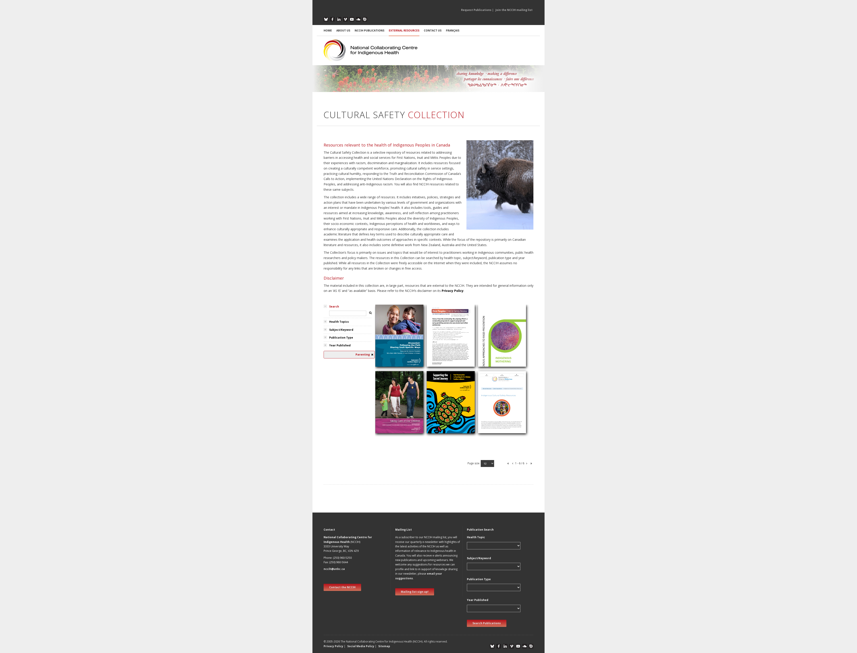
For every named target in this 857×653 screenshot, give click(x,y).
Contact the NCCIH (342, 587)
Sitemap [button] (384, 646)
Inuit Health (386, 354)
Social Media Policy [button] (360, 646)
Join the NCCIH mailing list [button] (514, 10)
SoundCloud (358, 19)
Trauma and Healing (392, 425)
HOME (328, 30)
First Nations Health (392, 430)
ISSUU (364, 19)
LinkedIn (339, 19)
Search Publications (486, 623)
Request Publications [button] (476, 10)
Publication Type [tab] (341, 337)
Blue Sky (326, 19)
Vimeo (345, 19)
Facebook (332, 19)
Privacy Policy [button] (333, 646)
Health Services (491, 424)
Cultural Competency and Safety (396, 362)
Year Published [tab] (340, 345)
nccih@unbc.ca (334, 569)
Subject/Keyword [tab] (341, 330)
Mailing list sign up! (414, 592)
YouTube (351, 19)
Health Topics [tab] (339, 322)
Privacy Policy (453, 291)
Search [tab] (334, 306)
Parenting (384, 349)
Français (452, 30)
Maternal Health (440, 364)
